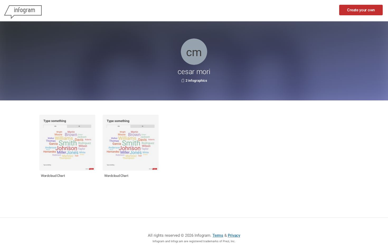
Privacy (234, 235)
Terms (217, 235)
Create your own (361, 10)
